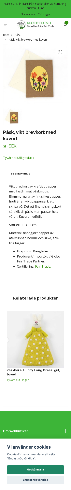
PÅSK (18, 50)
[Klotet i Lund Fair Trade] (34, 32)
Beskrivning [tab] (21, 189)
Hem (6, 50)
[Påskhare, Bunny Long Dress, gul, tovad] (35, 355)
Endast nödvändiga (35, 479)
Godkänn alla (35, 469)
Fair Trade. (42, 282)
